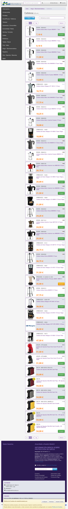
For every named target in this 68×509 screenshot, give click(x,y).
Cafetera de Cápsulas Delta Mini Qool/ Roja (47, 369)
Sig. (36, 23)
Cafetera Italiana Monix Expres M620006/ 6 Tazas (48, 52)
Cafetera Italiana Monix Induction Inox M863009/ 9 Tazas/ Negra (50, 234)
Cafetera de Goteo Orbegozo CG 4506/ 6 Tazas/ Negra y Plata (50, 177)
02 (33, 23)
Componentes (6, 12)
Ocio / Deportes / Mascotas (10, 55)
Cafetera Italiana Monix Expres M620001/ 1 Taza (48, 29)
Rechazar (51, 501)
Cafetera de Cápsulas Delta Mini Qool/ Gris (46, 392)
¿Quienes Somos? (40, 479)
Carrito (63, 3)
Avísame (61, 284)
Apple (4, 58)
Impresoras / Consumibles (9, 25)
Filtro (29, 18)
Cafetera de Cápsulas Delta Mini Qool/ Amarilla (47, 403)
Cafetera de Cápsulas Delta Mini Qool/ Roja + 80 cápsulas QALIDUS (50, 381)
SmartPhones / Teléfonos (9, 19)
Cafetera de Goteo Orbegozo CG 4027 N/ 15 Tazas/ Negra (50, 245)
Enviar (54, 469)
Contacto (37, 473)
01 (30, 23)
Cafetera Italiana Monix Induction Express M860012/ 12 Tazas (49, 154)
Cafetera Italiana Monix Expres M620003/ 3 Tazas (48, 41)
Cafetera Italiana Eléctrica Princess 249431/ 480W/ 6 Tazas (49, 279)
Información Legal (55, 473)
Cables (4, 35)
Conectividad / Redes (8, 29)
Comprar (61, 34)
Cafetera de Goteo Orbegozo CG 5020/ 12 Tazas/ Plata (49, 335)
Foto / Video (6, 45)
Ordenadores (6, 9)
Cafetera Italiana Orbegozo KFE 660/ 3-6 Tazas (47, 301)
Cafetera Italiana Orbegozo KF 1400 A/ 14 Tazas (48, 86)
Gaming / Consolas (8, 32)
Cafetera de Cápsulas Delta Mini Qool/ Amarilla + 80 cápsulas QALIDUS (49, 426)
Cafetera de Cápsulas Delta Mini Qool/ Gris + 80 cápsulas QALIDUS (50, 415)
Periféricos (5, 38)
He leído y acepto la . (47, 465)
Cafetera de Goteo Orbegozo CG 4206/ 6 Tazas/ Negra (49, 131)
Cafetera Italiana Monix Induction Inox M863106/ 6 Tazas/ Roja (50, 166)
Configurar (44, 501)
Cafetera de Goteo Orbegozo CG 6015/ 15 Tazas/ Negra (49, 313)
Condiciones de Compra (41, 477)
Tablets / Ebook (7, 42)
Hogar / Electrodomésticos (9, 48)
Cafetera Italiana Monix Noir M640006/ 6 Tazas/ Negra (49, 63)
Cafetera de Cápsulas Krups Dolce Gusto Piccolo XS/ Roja (49, 347)
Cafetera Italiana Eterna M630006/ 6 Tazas (46, 256)
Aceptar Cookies (59, 501)
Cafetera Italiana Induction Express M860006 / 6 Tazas (49, 74)
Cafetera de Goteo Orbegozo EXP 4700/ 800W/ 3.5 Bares (50, 324)
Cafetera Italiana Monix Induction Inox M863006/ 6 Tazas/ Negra (50, 188)
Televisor (5, 22)
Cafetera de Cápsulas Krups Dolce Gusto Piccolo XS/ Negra (49, 358)
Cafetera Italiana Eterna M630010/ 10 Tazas (47, 290)
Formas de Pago (55, 477)
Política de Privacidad (39, 461)
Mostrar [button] (61, 23)
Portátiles (5, 15)
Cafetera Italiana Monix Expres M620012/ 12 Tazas (48, 108)
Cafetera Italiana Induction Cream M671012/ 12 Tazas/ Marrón (49, 222)
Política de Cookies (57, 507)
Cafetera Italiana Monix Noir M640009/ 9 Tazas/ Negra (49, 97)
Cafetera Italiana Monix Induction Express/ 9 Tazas (48, 120)
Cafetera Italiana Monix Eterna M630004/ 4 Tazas (48, 211)
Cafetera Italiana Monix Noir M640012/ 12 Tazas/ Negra (49, 142)
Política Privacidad (39, 475)
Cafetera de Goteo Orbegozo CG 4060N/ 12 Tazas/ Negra (50, 199)
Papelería (5, 52)
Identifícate (54, 3)
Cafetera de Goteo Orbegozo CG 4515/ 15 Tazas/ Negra (49, 267)
